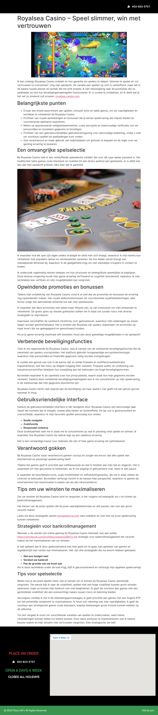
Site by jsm (148, 710)
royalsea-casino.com (67, 96)
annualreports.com (68, 515)
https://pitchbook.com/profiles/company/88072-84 (47, 536)
